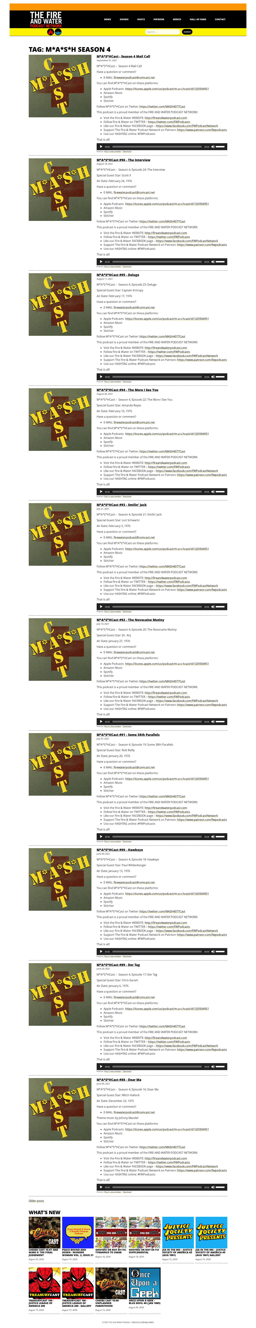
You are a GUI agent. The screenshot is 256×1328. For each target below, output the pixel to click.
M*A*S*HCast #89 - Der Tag (118, 965)
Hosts (141, 19)
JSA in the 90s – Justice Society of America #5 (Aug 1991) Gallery (211, 1252)
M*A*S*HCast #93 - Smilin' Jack (122, 505)
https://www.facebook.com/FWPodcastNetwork (187, 126)
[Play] (101, 146)
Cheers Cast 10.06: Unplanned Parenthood (107, 1303)
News (107, 19)
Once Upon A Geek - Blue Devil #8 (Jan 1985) (144, 1302)
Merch (177, 19)
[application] (162, 146)
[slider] (221, 146)
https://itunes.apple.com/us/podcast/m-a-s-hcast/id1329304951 (167, 89)
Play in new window (112, 151)
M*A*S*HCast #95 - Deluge (118, 275)
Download (127, 151)
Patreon (159, 19)
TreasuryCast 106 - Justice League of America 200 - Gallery (76, 1303)
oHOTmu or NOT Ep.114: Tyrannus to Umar (110, 1251)
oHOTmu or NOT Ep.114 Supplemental (144, 1251)
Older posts (36, 1201)
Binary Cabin (148, 1322)
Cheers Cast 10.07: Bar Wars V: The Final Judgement (43, 1252)
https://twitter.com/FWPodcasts (169, 122)
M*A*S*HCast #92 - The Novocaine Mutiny (130, 620)
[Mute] (213, 146)
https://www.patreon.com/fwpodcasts (202, 130)
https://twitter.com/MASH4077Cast (162, 106)
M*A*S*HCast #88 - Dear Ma (119, 1080)
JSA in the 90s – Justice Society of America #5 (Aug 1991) (177, 1252)
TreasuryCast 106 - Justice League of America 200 (41, 1303)
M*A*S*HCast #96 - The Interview (123, 160)
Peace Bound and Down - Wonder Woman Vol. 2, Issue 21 (77, 1252)
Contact (220, 19)
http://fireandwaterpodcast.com (166, 118)
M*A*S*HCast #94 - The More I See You (127, 390)
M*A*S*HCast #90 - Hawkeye (120, 850)
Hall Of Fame (198, 19)
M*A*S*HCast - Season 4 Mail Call (123, 56)
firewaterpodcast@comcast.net (134, 77)
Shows (124, 19)
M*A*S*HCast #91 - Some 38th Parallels (128, 735)
